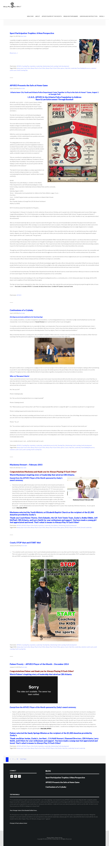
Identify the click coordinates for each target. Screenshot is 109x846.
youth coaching (26, 449)
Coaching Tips (25, 66)
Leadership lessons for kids (50, 445)
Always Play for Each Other (38, 68)
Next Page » (23, 760)
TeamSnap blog (38, 317)
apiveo (62, 68)
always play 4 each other (23, 68)
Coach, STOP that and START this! (25, 542)
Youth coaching (54, 66)
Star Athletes (54, 525)
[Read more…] (14, 53)
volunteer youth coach (16, 449)
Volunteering (46, 66)
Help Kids (67, 68)
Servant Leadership (86, 527)
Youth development (63, 66)
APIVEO (16, 5)
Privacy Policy (50, 837)
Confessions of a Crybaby (21, 310)
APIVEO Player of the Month (30, 525)
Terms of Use (58, 837)
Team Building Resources (84, 68)
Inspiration (33, 66)
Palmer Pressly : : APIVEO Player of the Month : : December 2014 (39, 664)
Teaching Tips (61, 445)
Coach (66, 447)
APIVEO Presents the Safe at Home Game (29, 85)
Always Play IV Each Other (53, 68)
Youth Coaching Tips (22, 70)
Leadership (39, 66)
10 (18, 759)
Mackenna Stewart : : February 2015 (26, 464)
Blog (48, 771)
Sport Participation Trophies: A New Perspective (32, 33)
